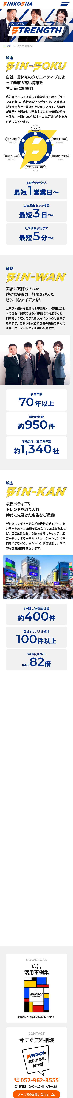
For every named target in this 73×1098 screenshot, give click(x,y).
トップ (7, 46)
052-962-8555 (40, 1080)
